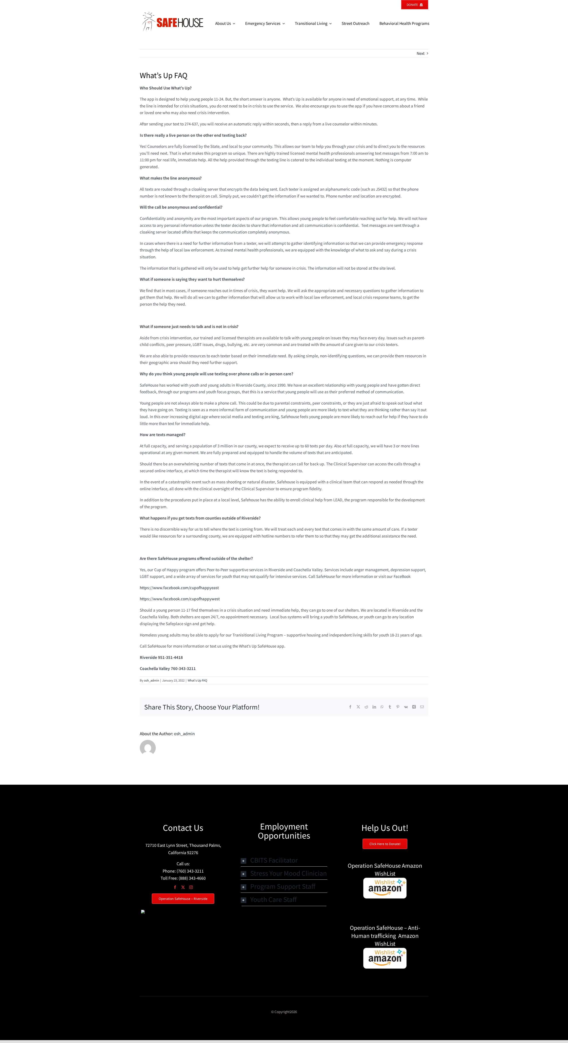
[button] (284, 859)
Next (420, 53)
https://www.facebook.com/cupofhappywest (180, 598)
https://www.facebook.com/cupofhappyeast (179, 587)
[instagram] (191, 887)
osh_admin (151, 680)
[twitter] (183, 887)
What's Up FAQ (197, 680)
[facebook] (175, 887)
